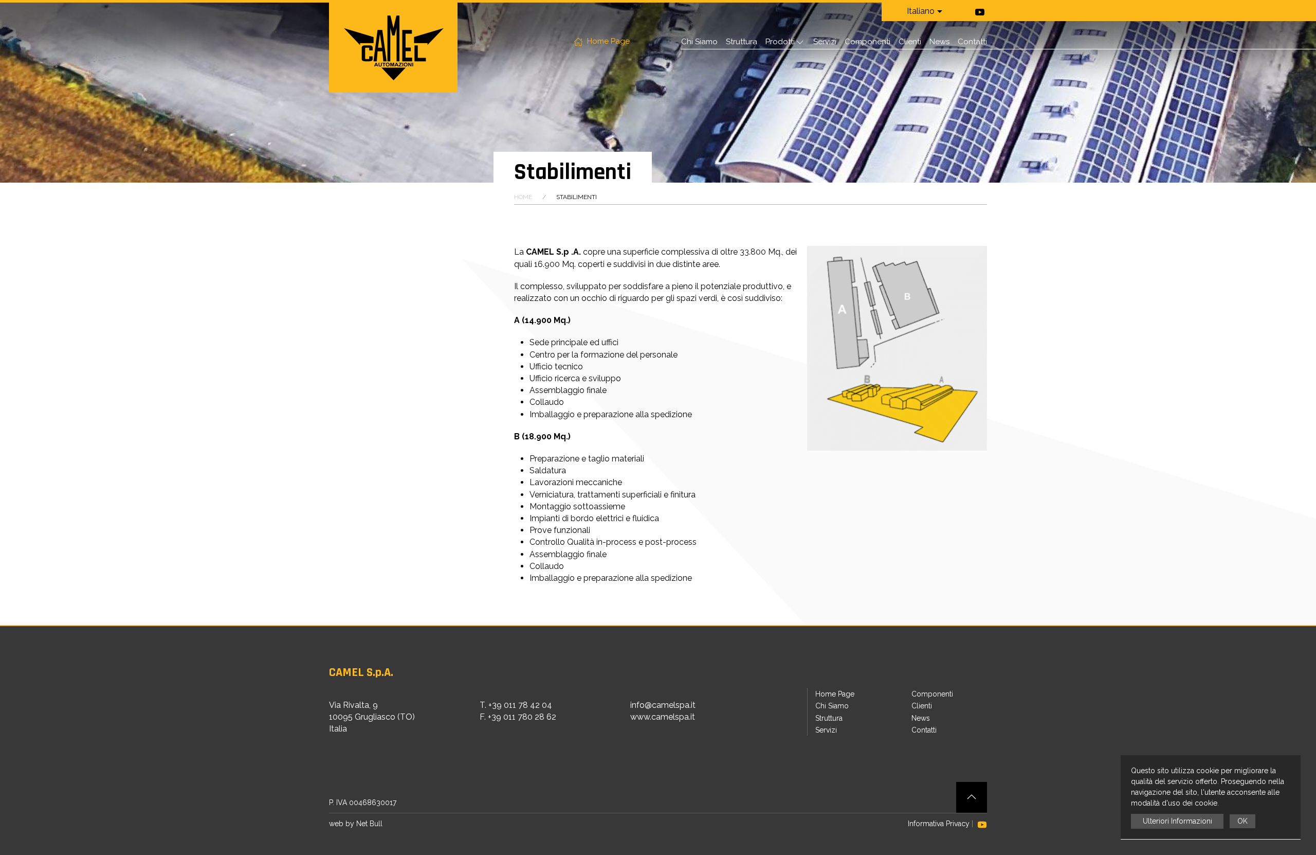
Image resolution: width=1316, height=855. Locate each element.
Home (523, 197)
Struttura (741, 41)
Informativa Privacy (939, 824)
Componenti (867, 41)
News (939, 41)
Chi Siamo (699, 41)
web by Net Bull (355, 824)
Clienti (910, 41)
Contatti (972, 41)
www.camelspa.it (662, 717)
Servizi (824, 41)
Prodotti (780, 41)
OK (1242, 821)
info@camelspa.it (663, 705)
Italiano (921, 11)
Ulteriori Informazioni (1177, 821)
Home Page (606, 41)
